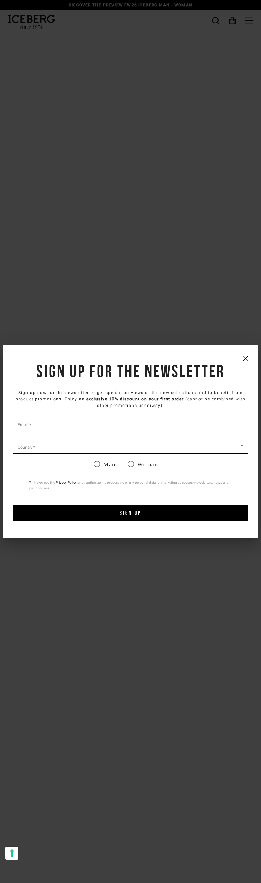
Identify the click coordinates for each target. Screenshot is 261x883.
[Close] (245, 358)
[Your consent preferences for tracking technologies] (11, 853)
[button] (130, 446)
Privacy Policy (66, 482)
